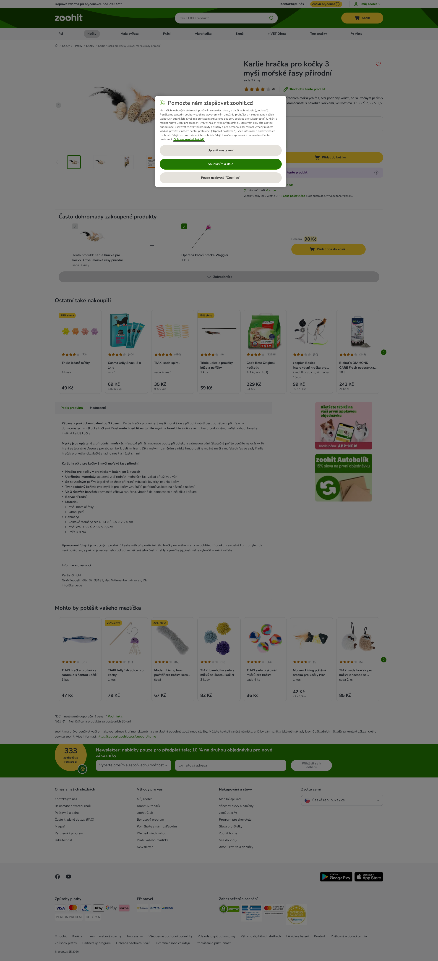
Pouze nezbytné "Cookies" (220, 178)
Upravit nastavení (221, 150)
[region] (220, 141)
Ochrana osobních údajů (189, 139)
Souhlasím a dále (220, 164)
